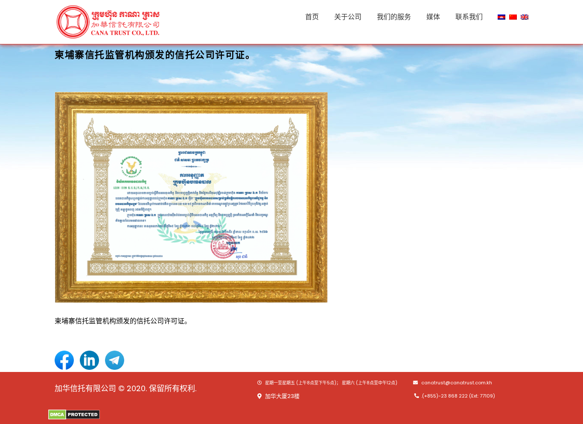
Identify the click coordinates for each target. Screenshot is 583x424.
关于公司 (347, 17)
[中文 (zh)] (513, 16)
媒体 (433, 17)
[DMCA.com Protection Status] (74, 414)
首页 (312, 17)
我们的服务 (394, 17)
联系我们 (469, 17)
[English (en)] (524, 16)
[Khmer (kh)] (501, 16)
